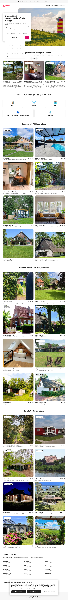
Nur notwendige (34, 591)
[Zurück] (31, 58)
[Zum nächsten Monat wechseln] (22, 37)
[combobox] (17, 29)
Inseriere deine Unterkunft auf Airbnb (55, 5)
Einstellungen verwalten (49, 591)
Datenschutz (28, 597)
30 (23, 53)
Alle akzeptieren (18, 591)
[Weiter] (36, 58)
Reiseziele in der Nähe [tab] (7, 557)
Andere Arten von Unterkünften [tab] (21, 557)
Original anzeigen (46, 1)
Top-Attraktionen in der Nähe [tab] (36, 557)
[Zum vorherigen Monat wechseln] (7, 37)
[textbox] (11, 33)
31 (7, 56)
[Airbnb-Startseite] (6, 5)
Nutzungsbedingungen (37, 597)
